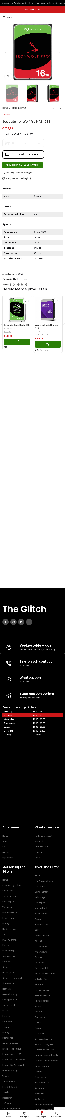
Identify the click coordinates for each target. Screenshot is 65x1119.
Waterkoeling (8, 956)
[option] (29, 79)
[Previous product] (53, 108)
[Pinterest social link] (18, 285)
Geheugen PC (8, 972)
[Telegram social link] (26, 285)
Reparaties (40, 841)
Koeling (5, 945)
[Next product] (61, 108)
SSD (4, 934)
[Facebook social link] (10, 285)
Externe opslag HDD (12, 1048)
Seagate (6, 114)
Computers (7, 890)
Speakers (6, 1092)
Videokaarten (8, 983)
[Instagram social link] (13, 622)
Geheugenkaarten (10, 1043)
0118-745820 (25, 665)
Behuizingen (8, 901)
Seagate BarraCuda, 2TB (17, 325)
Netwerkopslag (9, 994)
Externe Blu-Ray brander (14, 1065)
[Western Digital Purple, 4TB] (48, 310)
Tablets (5, 1076)
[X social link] (14, 285)
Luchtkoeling (8, 950)
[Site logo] (32, 9)
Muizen (5, 1010)
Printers (6, 1016)
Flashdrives (7, 1037)
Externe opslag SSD (11, 1054)
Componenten (9, 896)
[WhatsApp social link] (29, 622)
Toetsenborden (9, 1005)
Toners (5, 1026)
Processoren (8, 917)
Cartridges (7, 1021)
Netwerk (6, 988)
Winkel (5, 841)
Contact (38, 857)
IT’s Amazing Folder (11, 885)
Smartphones (8, 1081)
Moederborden (9, 912)
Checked (39, 852)
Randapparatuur (10, 999)
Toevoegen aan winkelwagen (22, 164)
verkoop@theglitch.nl (30, 697)
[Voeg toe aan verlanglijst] (25, 301)
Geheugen (7, 967)
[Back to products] (57, 108)
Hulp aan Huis (41, 846)
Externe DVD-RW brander (14, 1059)
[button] (5, 52)
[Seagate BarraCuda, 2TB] (17, 310)
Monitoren (7, 1097)
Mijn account (8, 857)
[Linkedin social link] (22, 285)
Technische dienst (43, 835)
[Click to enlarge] (8, 76)
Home (5, 107)
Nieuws (5, 852)
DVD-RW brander (10, 939)
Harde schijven (18, 107)
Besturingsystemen (11, 1108)
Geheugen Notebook (12, 977)
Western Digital (41, 335)
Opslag (5, 923)
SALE (4, 846)
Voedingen (7, 907)
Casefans (6, 961)
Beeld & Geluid (9, 1086)
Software (6, 1103)
